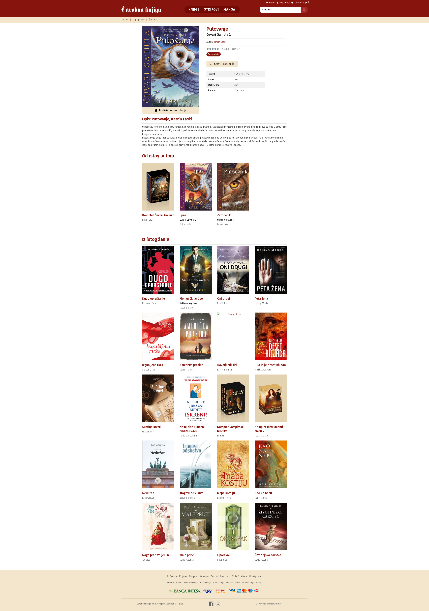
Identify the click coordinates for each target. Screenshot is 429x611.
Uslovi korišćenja (190, 583)
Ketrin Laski (219, 42)
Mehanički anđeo (191, 298)
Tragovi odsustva (191, 493)
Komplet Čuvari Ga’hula (158, 215)
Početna (172, 576)
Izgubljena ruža (152, 365)
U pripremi (138, 19)
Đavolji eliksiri (227, 365)
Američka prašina (191, 365)
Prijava (272, 3)
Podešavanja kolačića (252, 583)
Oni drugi (223, 298)
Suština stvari (151, 427)
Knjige (194, 9)
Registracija (284, 3)
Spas (183, 215)
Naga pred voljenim (155, 555)
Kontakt (229, 583)
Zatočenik (224, 215)
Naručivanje (218, 583)
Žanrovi (153, 19)
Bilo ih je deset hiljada (270, 365)
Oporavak (223, 555)
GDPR (237, 583)
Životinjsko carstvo (268, 555)
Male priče (187, 555)
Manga (229, 9)
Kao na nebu (263, 493)
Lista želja (299, 3)
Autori (125, 19)
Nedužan (148, 493)
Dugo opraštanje (153, 298)
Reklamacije (205, 583)
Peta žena (261, 298)
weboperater (275, 603)
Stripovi (211, 9)
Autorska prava (174, 583)
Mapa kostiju (226, 493)
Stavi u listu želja (223, 63)
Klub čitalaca (239, 576)
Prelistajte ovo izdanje (173, 110)
